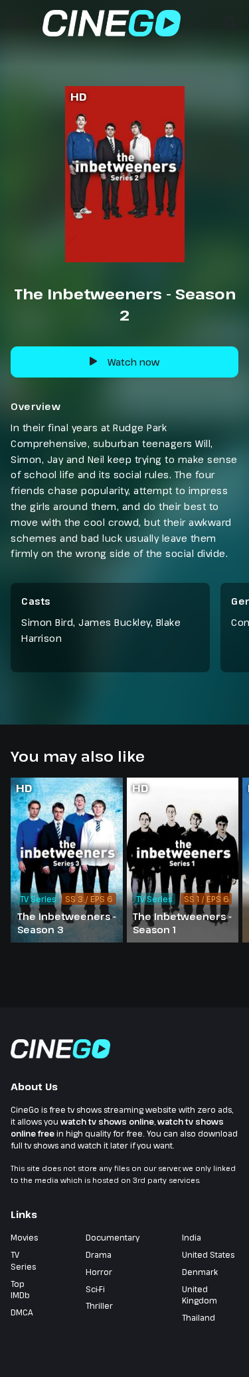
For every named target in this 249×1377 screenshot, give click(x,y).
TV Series (23, 1260)
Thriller (99, 1305)
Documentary (112, 1237)
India (191, 1237)
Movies (24, 1237)
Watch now (133, 362)
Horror (99, 1271)
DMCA (22, 1312)
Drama (99, 1254)
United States (208, 1254)
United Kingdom (199, 1295)
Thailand (198, 1317)
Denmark (200, 1271)
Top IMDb (20, 1289)
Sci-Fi (95, 1289)
